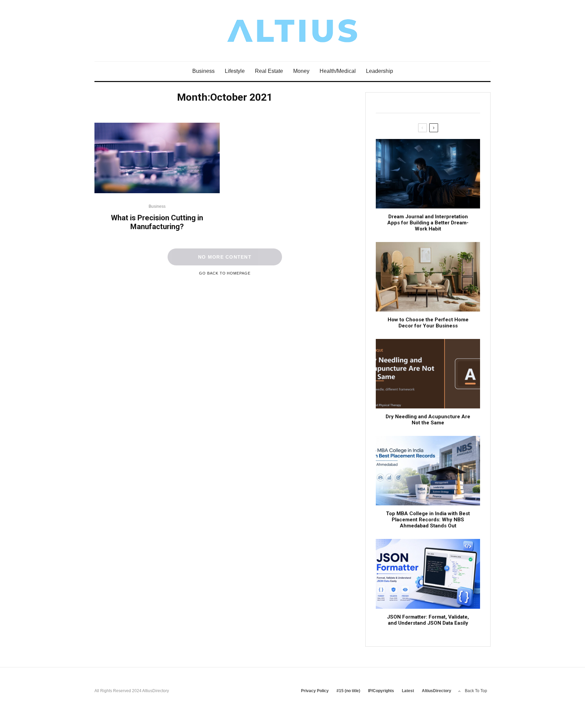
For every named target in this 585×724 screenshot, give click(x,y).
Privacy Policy (315, 690)
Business (203, 71)
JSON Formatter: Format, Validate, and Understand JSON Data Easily (428, 620)
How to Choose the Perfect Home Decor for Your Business (428, 323)
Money (301, 71)
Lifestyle (235, 71)
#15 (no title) (348, 690)
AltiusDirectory (436, 690)
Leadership (379, 71)
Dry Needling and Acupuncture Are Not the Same (428, 420)
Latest (408, 690)
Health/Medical (338, 71)
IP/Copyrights (381, 690)
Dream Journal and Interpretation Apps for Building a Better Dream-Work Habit (428, 223)
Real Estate (269, 71)
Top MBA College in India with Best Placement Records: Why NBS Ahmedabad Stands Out (428, 519)
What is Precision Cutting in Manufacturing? (157, 222)
